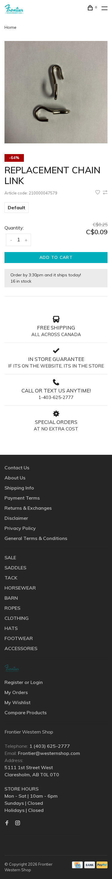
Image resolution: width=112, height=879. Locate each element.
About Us (14, 478)
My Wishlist (17, 702)
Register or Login (23, 682)
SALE (10, 557)
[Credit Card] (77, 867)
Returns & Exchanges (28, 508)
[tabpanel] (56, 92)
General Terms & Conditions (35, 538)
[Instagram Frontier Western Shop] (17, 823)
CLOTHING (16, 618)
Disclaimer (16, 518)
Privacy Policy (20, 528)
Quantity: (14, 228)
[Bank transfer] (89, 867)
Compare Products (25, 712)
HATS (11, 628)
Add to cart (56, 257)
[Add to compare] (105, 193)
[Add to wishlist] (98, 193)
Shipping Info (19, 488)
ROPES (12, 608)
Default (16, 207)
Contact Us (16, 468)
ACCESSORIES (20, 648)
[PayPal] (102, 867)
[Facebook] (6, 823)
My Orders (16, 692)
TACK (10, 578)
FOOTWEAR (18, 638)
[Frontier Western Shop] (11, 668)
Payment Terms (22, 498)
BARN (11, 598)
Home (10, 27)
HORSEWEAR (20, 588)
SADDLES (15, 568)
